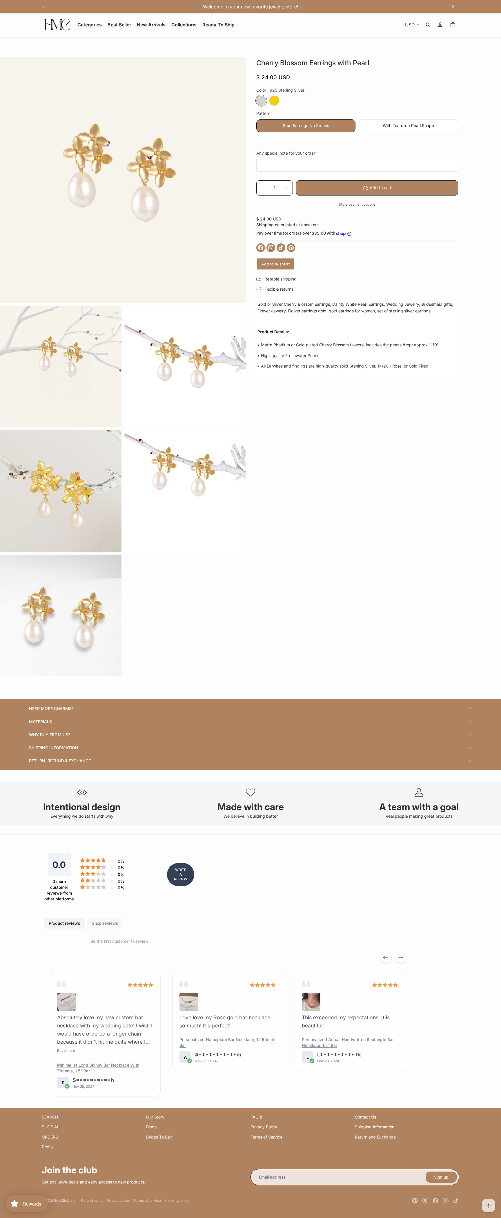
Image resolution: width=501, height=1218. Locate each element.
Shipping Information (374, 1126)
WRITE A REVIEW (180, 874)
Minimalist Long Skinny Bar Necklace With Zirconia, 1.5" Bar (98, 1068)
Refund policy (92, 1200)
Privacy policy (118, 1200)
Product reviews (64, 923)
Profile (48, 1146)
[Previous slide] (43, 6)
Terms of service (147, 1200)
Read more (66, 1050)
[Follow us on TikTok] (281, 247)
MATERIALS (40, 721)
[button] (66, 1002)
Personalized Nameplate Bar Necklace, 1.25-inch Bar (226, 1042)
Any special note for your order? (286, 153)
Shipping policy (176, 1200)
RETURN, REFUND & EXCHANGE (60, 760)
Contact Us (365, 1116)
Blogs (151, 1126)
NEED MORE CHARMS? (51, 708)
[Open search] (428, 24)
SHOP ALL (52, 1126)
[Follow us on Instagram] (270, 247)
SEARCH (50, 1116)
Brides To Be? (159, 1136)
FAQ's (256, 1116)
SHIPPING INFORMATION (53, 747)
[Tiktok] (455, 1200)
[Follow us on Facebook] (260, 247)
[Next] (400, 957)
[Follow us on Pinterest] (291, 247)
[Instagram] (445, 1200)
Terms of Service (266, 1136)
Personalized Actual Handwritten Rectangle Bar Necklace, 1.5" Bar (348, 1042)
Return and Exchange (375, 1136)
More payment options (357, 204)
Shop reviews (105, 923)
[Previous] (385, 957)
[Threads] (425, 1200)
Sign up (441, 1176)
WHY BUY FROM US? (49, 734)
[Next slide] (452, 6)
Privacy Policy (264, 1126)
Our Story (155, 1116)
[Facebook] (435, 1200)
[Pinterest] (414, 1200)
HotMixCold (65, 1200)
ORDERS (50, 1136)
